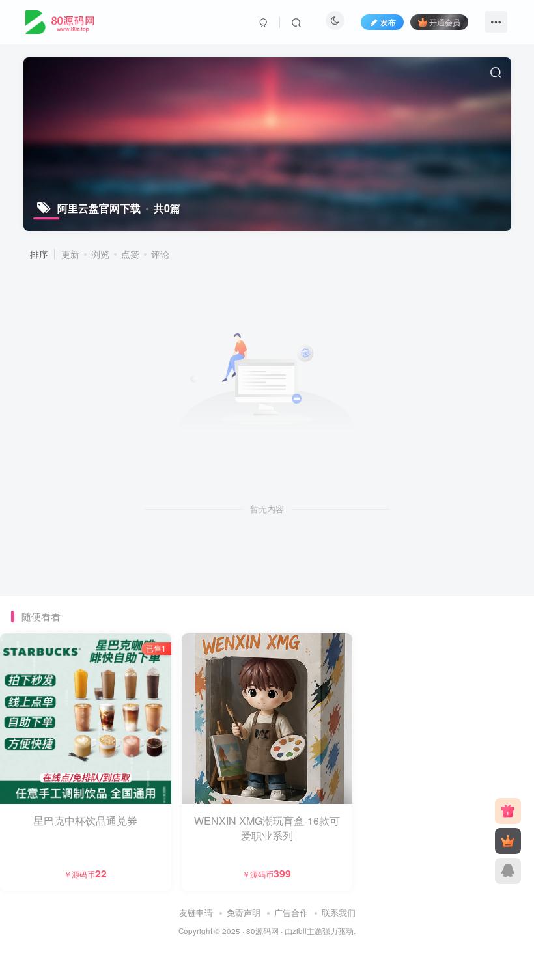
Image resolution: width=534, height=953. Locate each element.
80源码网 (262, 931)
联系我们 (339, 912)
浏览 (100, 253)
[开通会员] (508, 841)
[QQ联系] (508, 871)
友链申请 (196, 912)
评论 (160, 253)
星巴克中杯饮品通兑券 (85, 820)
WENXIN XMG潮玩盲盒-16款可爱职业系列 (267, 827)
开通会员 (444, 21)
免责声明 (243, 912)
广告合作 (291, 912)
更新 (70, 253)
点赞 (130, 253)
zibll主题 (307, 931)
